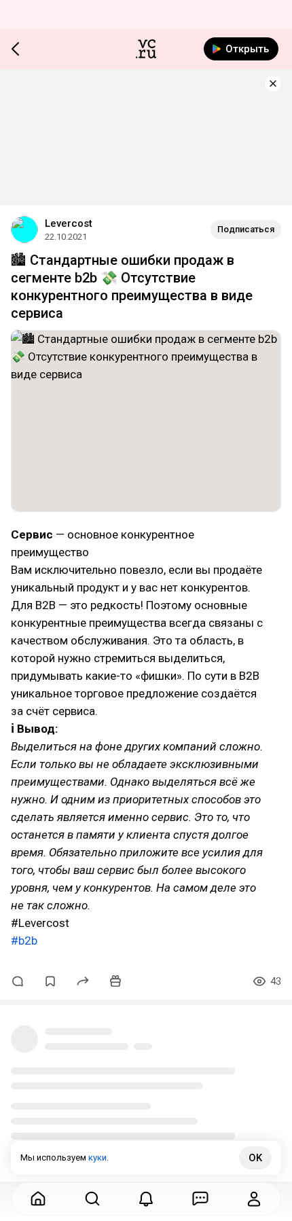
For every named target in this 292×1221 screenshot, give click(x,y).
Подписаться (245, 229)
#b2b (24, 940)
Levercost (68, 223)
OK (255, 1158)
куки (97, 1157)
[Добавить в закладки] (50, 981)
